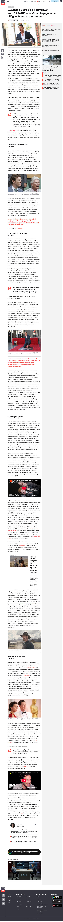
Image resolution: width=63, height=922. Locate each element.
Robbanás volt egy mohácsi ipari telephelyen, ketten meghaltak (51, 88)
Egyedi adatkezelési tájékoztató (41, 907)
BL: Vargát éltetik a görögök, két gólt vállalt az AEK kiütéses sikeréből (52, 80)
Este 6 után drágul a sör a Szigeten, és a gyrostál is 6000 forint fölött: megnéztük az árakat (24, 842)
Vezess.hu (19, 901)
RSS (38, 896)
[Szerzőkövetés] (17, 20)
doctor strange (36, 4)
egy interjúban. (19, 228)
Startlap (19, 896)
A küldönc (21, 545)
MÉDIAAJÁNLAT (40, 913)
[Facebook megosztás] (2, 50)
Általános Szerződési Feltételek (42, 911)
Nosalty (18, 906)
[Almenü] (8, 1)
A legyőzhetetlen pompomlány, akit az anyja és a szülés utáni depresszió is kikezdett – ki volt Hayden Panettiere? (24, 837)
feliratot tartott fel (30, 667)
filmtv (43, 4)
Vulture (26, 766)
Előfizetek (55, 1)
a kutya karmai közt (12, 4)
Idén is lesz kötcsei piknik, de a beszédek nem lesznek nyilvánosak (51, 84)
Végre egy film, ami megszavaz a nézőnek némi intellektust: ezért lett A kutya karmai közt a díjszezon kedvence (34, 565)
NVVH (39, 1)
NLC (18, 908)
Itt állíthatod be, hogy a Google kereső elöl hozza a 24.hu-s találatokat (25, 852)
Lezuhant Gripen (32, 1)
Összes (53, 25)
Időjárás (26, 1)
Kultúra (11, 6)
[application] (24, 870)
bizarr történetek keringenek (27, 603)
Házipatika (28, 896)
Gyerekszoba (28, 901)
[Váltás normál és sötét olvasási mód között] (49, 1)
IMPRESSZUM (39, 901)
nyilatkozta (12, 130)
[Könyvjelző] (2, 57)
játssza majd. (25, 813)
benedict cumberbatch (25, 4)
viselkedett (27, 675)
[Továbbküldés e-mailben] (2, 54)
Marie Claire (28, 906)
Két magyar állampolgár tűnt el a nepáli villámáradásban (50, 68)
